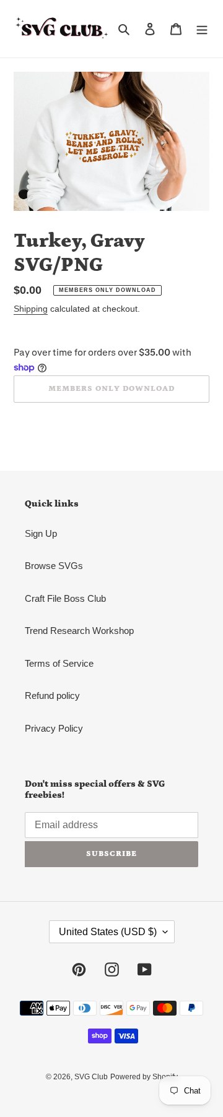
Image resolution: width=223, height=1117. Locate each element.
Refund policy (52, 695)
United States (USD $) (108, 932)
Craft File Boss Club (65, 598)
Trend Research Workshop (79, 630)
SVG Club (91, 1076)
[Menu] (202, 28)
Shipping (31, 309)
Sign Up (41, 533)
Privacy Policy (54, 728)
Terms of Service (59, 663)
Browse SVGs (54, 565)
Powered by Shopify (144, 1076)
